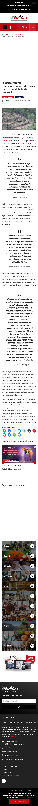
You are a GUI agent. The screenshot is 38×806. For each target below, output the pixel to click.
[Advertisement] (19, 61)
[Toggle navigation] (5, 27)
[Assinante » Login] (10, 27)
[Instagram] (23, 27)
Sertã (6, 460)
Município (31, 138)
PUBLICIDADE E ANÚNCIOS (11, 775)
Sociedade (19, 97)
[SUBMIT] (19, 707)
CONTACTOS (6, 772)
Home (7, 34)
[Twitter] (26, 27)
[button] (33, 3)
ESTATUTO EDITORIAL (9, 766)
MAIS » (13, 736)
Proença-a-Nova (17, 34)
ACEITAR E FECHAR (19, 801)
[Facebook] (19, 27)
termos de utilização (24, 797)
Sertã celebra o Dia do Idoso (13, 466)
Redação (7, 100)
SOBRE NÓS (6, 769)
